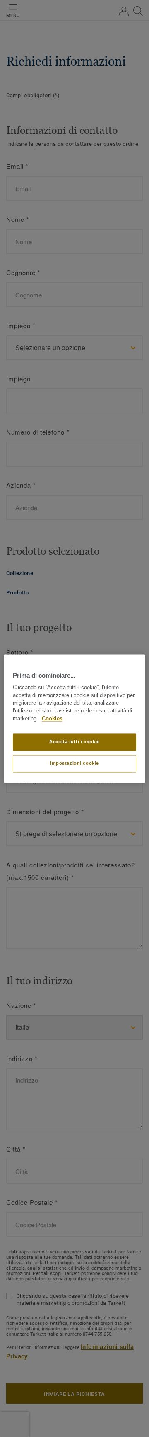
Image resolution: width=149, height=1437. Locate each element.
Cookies (52, 719)
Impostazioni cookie (74, 763)
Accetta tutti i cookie (74, 741)
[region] (74, 718)
